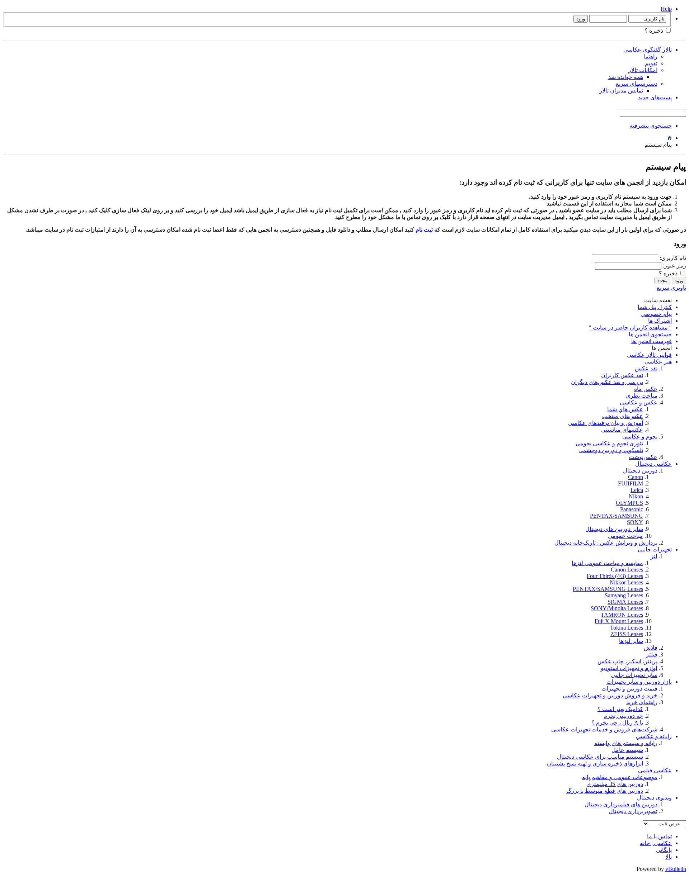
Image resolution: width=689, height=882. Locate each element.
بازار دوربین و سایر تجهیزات (639, 682)
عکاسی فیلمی (655, 770)
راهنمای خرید (641, 702)
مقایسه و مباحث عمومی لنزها (607, 563)
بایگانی (664, 850)
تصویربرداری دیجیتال (633, 811)
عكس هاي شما (625, 409)
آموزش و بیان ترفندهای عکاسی (605, 423)
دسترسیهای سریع (636, 84)
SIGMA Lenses (625, 602)
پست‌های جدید (655, 97)
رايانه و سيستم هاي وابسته (625, 743)
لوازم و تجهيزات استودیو (629, 668)
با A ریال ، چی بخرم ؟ (617, 723)
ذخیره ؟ (655, 31)
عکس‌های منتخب (622, 416)
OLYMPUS (629, 503)
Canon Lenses (627, 569)
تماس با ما (659, 836)
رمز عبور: (674, 265)
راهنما (650, 56)
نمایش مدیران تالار (621, 90)
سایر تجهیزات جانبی (634, 675)
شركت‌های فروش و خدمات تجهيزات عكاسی (604, 729)
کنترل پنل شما (655, 307)
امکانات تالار (642, 70)
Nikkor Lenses (626, 582)
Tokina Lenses (626, 628)
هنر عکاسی (658, 362)
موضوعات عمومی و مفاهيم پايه (619, 777)
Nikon (636, 496)
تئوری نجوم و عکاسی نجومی (609, 443)
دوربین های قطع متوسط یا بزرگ (604, 791)
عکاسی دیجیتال (653, 464)
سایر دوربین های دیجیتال (614, 529)
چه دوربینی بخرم (623, 716)
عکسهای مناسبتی (622, 430)
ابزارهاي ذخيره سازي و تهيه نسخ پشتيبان (595, 763)
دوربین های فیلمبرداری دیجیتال (621, 804)
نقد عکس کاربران (622, 375)
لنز (654, 556)
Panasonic (631, 509)
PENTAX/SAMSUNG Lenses (608, 589)
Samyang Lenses (624, 595)
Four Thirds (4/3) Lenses (615, 576)
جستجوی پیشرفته (650, 126)
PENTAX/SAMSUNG (616, 516)
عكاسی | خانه (656, 843)
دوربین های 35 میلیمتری (614, 784)
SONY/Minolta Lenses (617, 608)
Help (666, 9)
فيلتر (651, 654)
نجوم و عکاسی (639, 436)
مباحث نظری (641, 396)
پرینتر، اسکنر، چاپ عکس (627, 661)
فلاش (650, 648)
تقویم (651, 63)
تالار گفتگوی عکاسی (647, 50)
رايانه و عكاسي (654, 736)
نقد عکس (646, 368)
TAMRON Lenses (622, 615)
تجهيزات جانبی (655, 549)
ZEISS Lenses (626, 634)
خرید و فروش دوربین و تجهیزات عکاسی (610, 695)
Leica (637, 490)
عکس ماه (645, 389)
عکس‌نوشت (643, 457)
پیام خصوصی (656, 314)
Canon (635, 477)
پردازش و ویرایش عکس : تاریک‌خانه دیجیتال (605, 543)
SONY (635, 522)
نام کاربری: (673, 258)
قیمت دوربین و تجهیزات (629, 689)
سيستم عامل (627, 750)
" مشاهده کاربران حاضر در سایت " (630, 327)
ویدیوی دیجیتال (654, 798)
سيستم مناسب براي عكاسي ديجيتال (600, 757)
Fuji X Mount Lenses (619, 621)
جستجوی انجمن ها (650, 334)
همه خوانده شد (625, 77)
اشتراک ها (660, 321)
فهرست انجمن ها (651, 341)
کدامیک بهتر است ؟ (620, 709)
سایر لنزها (631, 641)
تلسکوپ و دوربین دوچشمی (610, 450)
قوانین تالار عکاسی (649, 355)
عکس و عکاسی (638, 402)
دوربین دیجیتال (640, 471)
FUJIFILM (630, 483)
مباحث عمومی (625, 536)
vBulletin (675, 869)
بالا (668, 857)
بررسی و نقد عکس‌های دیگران (607, 382)
